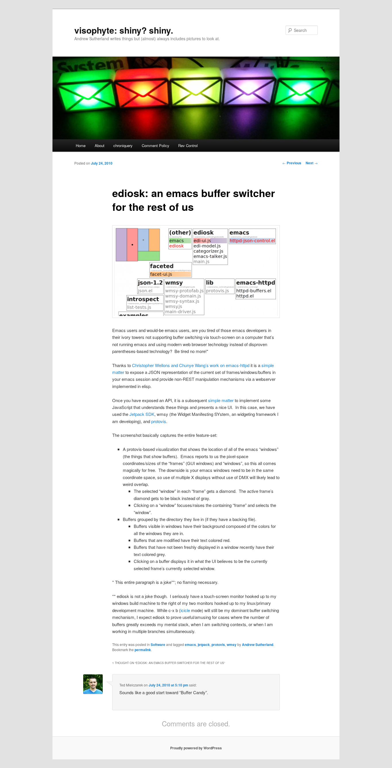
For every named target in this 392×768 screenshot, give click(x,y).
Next (312, 162)
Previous (291, 162)
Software (158, 644)
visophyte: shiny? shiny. (123, 30)
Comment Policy (155, 145)
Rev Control (188, 145)
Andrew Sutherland (257, 644)
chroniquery (123, 145)
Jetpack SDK (141, 414)
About (99, 145)
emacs (190, 644)
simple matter (221, 400)
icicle (185, 610)
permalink (143, 649)
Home (81, 145)
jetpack (204, 644)
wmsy (231, 644)
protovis (158, 421)
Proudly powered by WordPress (196, 747)
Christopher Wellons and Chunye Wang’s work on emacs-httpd (190, 365)
